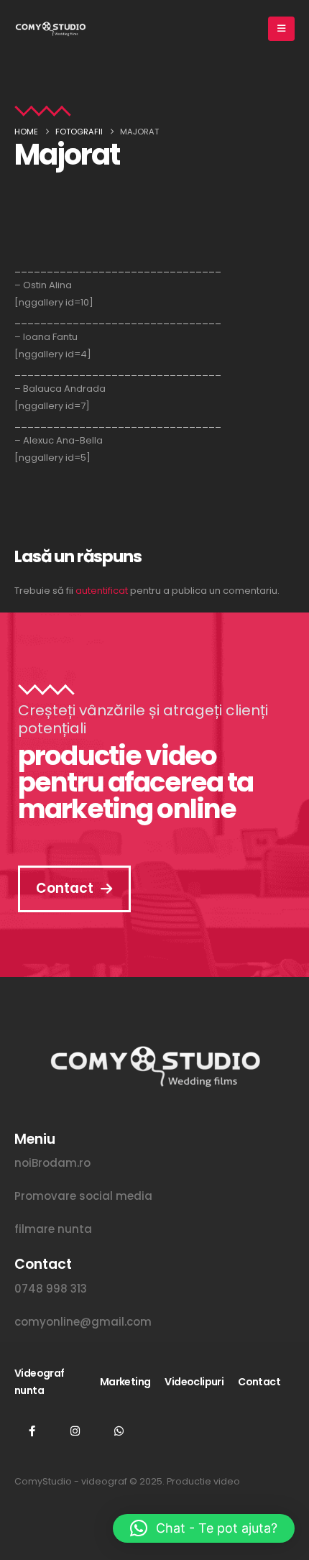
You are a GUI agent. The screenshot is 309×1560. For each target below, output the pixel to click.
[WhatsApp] (118, 1430)
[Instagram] (75, 1430)
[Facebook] (31, 1430)
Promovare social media (83, 1195)
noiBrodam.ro (52, 1162)
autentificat (101, 590)
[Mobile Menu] (281, 29)
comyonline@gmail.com (83, 1321)
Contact (259, 1382)
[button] (204, 1528)
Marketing (125, 1382)
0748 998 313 (50, 1288)
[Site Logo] (50, 28)
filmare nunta (53, 1228)
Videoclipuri (194, 1382)
